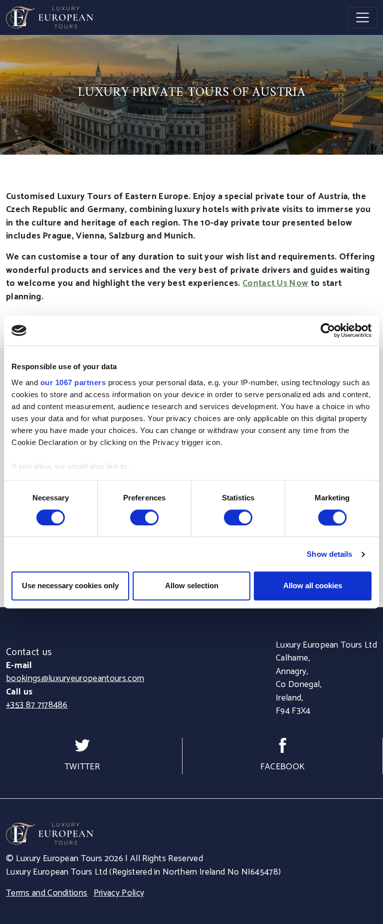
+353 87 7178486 (37, 705)
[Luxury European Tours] (49, 17)
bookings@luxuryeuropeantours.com (75, 679)
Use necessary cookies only (70, 586)
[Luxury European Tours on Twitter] (82, 745)
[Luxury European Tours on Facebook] (282, 745)
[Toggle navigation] (362, 17)
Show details (329, 554)
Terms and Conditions (46, 893)
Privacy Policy (119, 893)
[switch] (144, 517)
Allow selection (191, 586)
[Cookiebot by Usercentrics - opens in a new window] (328, 330)
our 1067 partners (73, 382)
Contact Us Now (275, 283)
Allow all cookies (312, 586)
